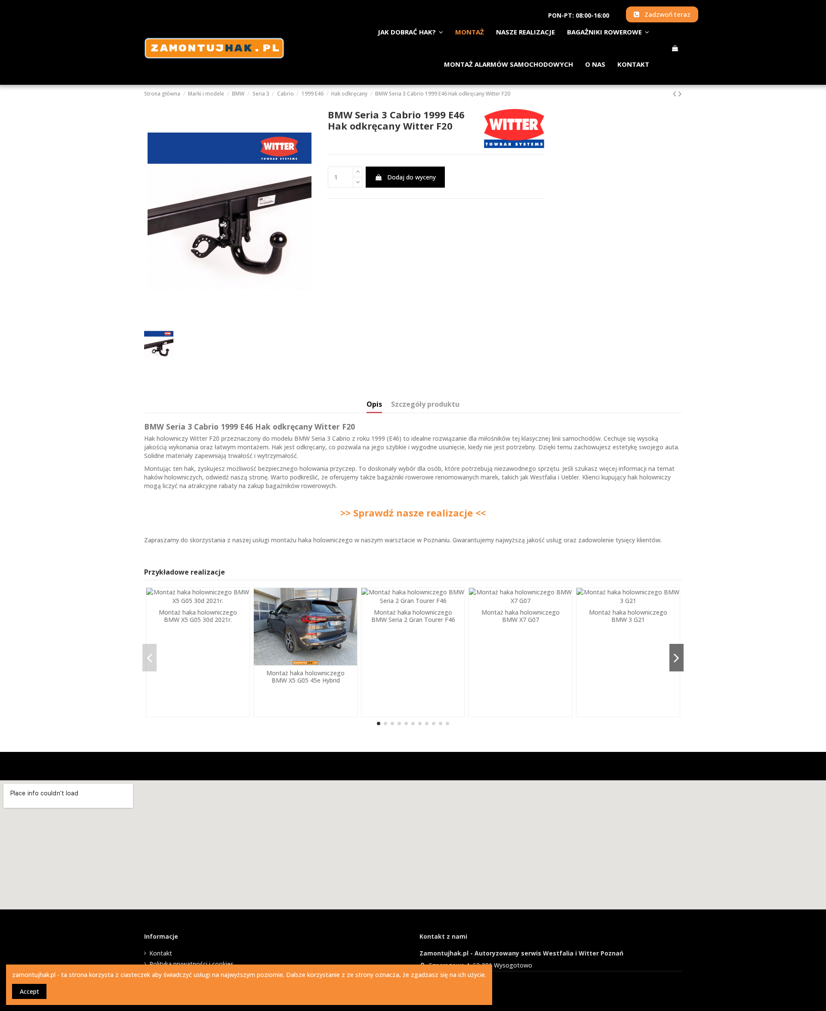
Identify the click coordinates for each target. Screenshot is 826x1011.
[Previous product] (675, 93)
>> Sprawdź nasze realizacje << (413, 512)
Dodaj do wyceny (411, 177)
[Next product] (680, 93)
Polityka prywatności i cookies (191, 964)
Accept (29, 991)
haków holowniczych (173, 477)
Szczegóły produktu (425, 404)
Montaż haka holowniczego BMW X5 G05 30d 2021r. (198, 616)
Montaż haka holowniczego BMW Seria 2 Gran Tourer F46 (413, 616)
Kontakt (160, 953)
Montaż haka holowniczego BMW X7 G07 (520, 616)
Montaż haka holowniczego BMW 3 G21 (628, 616)
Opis (374, 404)
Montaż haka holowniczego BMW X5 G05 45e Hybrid (305, 676)
